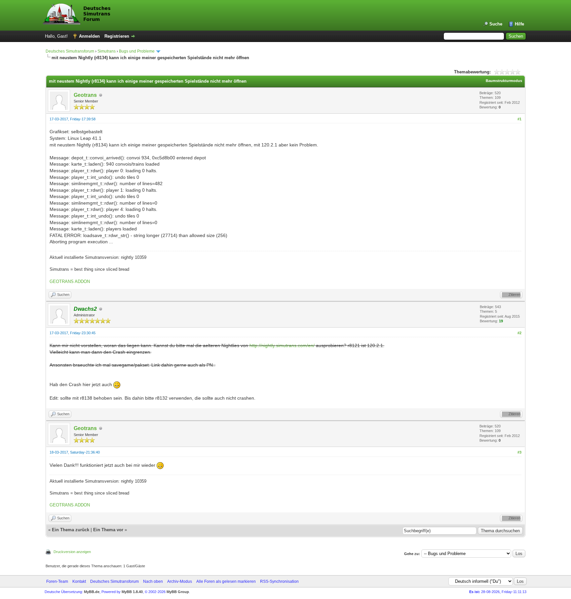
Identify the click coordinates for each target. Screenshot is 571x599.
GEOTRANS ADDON (70, 281)
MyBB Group (178, 592)
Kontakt (79, 581)
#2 (519, 333)
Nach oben (153, 581)
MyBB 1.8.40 (132, 592)
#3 (519, 452)
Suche (495, 23)
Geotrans (85, 95)
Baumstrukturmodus (504, 81)
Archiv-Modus (179, 581)
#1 (519, 119)
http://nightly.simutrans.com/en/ (282, 345)
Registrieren (116, 36)
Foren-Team (57, 581)
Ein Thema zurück (70, 529)
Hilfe (519, 23)
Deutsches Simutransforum (70, 51)
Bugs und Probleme (137, 51)
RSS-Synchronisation (279, 581)
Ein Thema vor (108, 529)
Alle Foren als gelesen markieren (226, 581)
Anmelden (89, 36)
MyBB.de (91, 592)
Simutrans (106, 51)
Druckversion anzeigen (72, 552)
